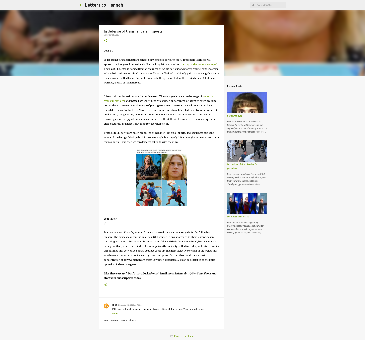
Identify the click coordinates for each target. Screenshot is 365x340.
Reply (115, 313)
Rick (114, 304)
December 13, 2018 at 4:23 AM (130, 305)
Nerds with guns (234, 116)
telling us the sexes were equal (199, 64)
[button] (105, 41)
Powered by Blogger (184, 336)
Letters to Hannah (104, 4)
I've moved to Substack (238, 217)
